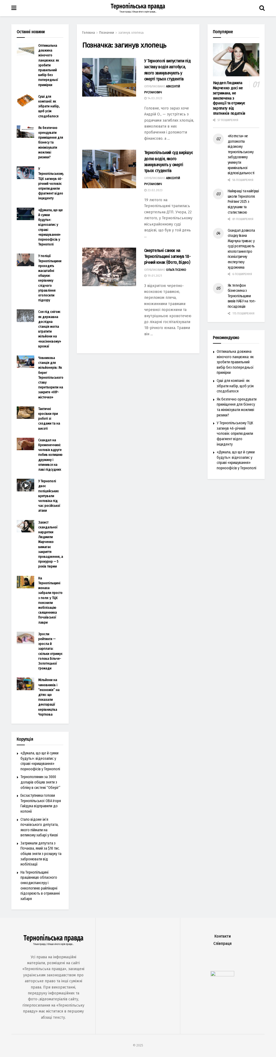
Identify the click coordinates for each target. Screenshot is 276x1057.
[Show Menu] (13, 8)
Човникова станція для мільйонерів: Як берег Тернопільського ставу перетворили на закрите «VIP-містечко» (50, 377)
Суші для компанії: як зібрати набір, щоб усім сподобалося (49, 106)
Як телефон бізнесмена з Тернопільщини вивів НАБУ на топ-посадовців (242, 296)
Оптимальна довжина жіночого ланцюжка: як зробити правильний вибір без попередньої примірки (48, 65)
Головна (88, 33)
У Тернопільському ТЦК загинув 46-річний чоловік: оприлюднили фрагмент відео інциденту (51, 183)
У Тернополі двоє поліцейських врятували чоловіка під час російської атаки (49, 495)
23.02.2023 (155, 190)
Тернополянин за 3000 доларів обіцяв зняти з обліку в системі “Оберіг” (40, 782)
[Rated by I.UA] (222, 975)
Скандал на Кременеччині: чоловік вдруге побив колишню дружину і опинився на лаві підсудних (50, 454)
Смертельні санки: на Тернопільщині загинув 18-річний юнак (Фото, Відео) (167, 256)
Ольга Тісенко (176, 270)
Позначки (106, 33)
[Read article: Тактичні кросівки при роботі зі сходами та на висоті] (25, 412)
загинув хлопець (131, 33)
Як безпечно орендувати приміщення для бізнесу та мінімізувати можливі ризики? (50, 142)
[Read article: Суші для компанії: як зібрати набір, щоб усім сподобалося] (25, 100)
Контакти (222, 936)
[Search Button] (262, 8)
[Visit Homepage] (137, 8)
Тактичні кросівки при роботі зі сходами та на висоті (49, 418)
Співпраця (222, 943)
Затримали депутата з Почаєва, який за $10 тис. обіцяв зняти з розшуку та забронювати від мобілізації (40, 854)
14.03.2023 (154, 98)
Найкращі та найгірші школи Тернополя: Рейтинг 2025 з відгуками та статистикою (243, 201)
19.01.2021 (154, 276)
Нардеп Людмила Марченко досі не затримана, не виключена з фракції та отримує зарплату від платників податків (229, 98)
